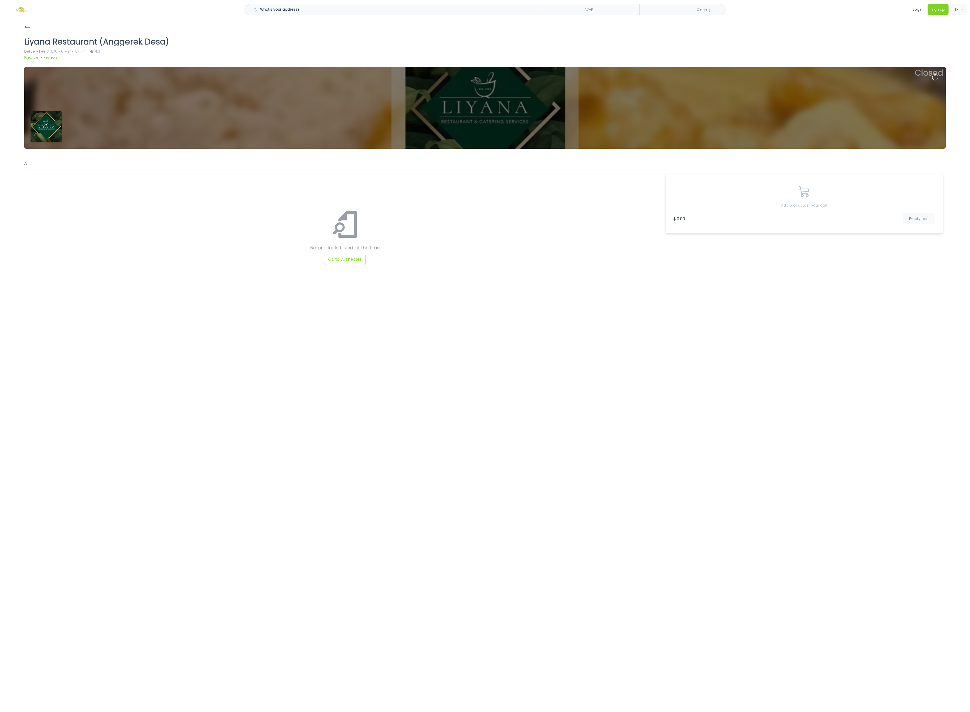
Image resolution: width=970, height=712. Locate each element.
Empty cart (919, 218)
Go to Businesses (345, 259)
